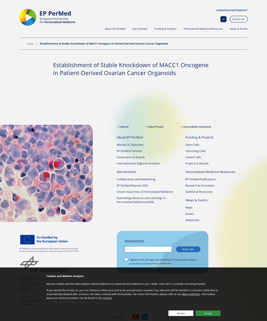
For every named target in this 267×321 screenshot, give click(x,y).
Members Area (238, 19)
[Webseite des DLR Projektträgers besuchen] (44, 264)
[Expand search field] (223, 19)
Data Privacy (155, 126)
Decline (181, 313)
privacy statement (161, 263)
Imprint (123, 126)
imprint (107, 298)
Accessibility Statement (197, 126)
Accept (208, 313)
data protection (191, 294)
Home (30, 43)
